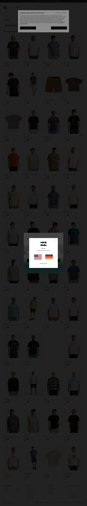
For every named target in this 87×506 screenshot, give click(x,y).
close (56, 240)
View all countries (43, 263)
